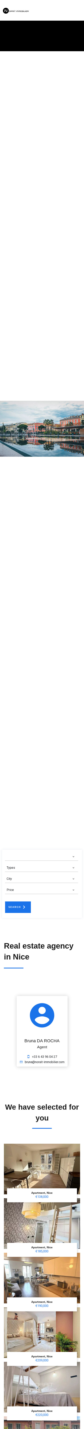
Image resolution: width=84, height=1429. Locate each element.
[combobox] (40, 857)
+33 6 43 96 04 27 (44, 1057)
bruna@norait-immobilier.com (44, 1062)
